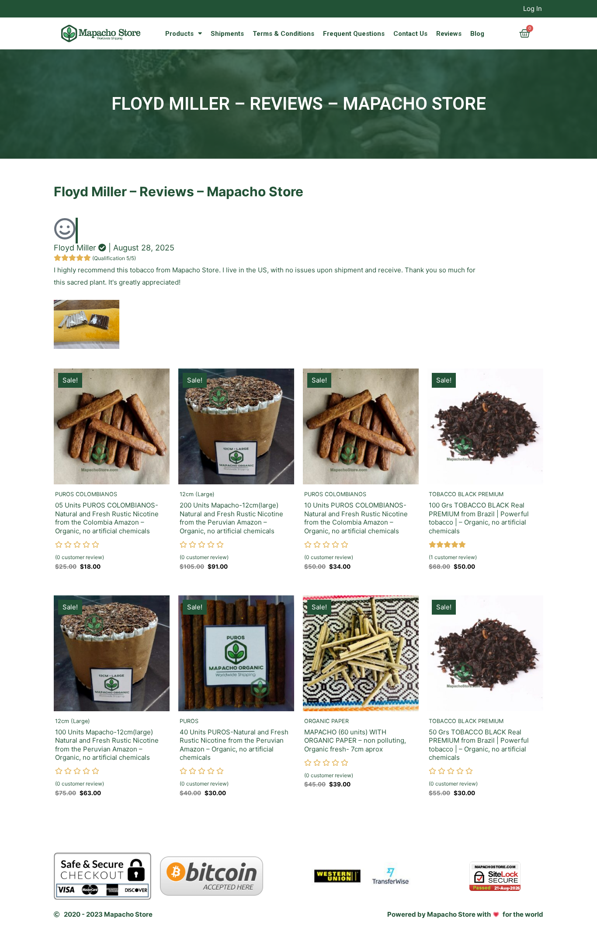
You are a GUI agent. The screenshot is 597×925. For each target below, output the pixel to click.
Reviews (449, 34)
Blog (477, 34)
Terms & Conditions (283, 34)
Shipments (227, 34)
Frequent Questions (354, 34)
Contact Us (410, 34)
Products (179, 34)
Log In (532, 8)
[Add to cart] (161, 384)
